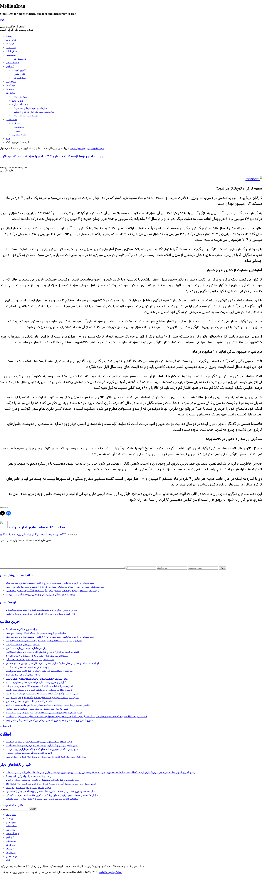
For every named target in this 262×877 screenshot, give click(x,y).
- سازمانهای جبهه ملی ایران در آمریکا (29, 108)
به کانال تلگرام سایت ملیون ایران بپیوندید (36, 527)
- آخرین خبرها (19, 70)
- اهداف (16, 123)
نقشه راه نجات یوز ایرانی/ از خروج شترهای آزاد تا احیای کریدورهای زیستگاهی (42, 652)
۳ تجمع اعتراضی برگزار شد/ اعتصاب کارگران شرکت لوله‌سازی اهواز (37, 656)
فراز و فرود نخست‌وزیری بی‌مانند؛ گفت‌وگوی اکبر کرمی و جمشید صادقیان (40, 614)
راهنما (9, 36)
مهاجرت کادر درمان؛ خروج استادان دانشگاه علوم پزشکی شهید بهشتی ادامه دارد (44, 713)
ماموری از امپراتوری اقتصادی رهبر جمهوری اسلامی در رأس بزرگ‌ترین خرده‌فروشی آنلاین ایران (50, 720)
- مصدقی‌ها (18, 127)
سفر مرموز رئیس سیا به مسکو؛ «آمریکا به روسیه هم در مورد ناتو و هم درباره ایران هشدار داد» (51, 784)
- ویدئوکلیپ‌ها (19, 78)
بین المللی (11, 48)
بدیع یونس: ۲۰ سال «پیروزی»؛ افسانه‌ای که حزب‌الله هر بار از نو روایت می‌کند (42, 698)
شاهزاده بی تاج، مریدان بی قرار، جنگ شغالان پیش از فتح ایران (36, 633)
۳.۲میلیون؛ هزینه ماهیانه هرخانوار (49, 534)
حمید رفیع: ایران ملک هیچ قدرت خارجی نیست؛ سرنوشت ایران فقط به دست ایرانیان (46, 757)
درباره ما (10, 44)
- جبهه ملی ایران (20, 97)
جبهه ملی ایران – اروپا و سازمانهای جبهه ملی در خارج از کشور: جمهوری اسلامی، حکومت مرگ (50, 583)
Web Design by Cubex (110, 873)
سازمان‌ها (10, 93)
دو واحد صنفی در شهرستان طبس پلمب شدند (28, 667)
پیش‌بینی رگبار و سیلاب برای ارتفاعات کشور (26, 648)
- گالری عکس (18, 74)
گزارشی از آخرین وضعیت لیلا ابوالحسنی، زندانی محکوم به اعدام (36, 682)
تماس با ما (11, 40)
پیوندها (10, 89)
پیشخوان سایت (77, 149)
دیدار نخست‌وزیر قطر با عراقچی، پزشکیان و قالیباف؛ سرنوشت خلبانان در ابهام (42, 780)
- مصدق (16, 131)
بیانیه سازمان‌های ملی (16, 575)
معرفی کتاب (11, 51)
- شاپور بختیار (19, 135)
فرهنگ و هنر (12, 63)
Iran (2, 20)
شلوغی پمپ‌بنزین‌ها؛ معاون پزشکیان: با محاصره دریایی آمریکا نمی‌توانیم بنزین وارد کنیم (48, 705)
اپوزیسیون (11, 55)
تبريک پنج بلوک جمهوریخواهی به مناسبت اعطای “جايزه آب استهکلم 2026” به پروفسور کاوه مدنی (52, 591)
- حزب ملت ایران (20, 104)
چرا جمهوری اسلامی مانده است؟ (21, 629)
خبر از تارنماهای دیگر (15, 765)
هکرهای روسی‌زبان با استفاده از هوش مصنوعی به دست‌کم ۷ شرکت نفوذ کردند (44, 641)
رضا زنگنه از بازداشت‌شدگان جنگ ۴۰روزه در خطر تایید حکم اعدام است (39, 671)
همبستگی (11, 841)
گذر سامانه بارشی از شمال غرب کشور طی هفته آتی (30, 660)
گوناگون (10, 67)
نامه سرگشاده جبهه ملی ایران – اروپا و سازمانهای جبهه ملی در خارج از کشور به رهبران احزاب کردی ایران (55, 587)
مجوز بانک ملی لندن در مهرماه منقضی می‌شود (28, 788)
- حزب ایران (17, 101)
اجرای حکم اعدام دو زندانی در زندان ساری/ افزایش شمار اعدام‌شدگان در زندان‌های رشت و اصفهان (52, 663)
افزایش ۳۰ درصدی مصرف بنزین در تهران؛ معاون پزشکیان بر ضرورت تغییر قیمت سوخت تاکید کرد (52, 795)
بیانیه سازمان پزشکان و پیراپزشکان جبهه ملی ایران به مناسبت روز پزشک (40, 594)
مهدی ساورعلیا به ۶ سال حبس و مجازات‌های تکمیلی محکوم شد (36, 679)
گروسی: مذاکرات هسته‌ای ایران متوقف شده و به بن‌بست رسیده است (39, 690)
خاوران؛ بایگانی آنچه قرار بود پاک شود (23, 675)
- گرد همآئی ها (19, 59)
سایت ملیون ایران (95, 149)
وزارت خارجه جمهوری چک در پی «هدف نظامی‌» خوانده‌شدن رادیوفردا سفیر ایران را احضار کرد (50, 791)
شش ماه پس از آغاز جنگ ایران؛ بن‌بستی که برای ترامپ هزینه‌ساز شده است (42, 694)
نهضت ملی (11, 120)
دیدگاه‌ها (10, 85)
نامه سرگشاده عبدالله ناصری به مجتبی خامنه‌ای (29, 701)
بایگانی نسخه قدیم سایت (12, 805)
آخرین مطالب (10, 622)
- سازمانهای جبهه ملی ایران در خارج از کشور (33, 112)
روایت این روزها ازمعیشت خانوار (15, 534)
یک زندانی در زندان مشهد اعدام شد (23, 645)
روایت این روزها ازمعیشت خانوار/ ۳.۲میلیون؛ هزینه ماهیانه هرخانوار (51, 156)
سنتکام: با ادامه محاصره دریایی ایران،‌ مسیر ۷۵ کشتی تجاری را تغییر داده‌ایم (42, 799)
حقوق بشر (11, 82)
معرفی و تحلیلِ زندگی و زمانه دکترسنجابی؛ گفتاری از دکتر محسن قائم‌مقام (41, 610)
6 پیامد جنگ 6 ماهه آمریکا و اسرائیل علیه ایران (28, 776)
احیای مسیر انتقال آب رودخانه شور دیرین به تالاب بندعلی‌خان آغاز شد (39, 686)
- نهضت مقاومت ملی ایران (25, 116)
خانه (8, 139)
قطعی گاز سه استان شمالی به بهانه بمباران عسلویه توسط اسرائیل (37, 709)
